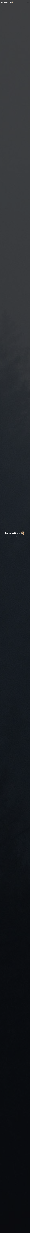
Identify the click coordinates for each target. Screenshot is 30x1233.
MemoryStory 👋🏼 (7, 2)
